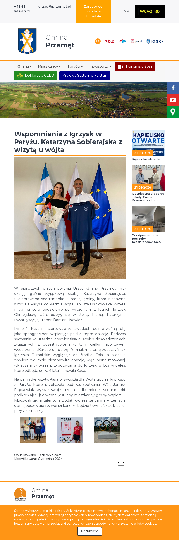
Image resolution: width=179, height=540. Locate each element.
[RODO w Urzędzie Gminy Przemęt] (154, 41)
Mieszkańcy (48, 66)
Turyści (73, 66)
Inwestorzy (99, 66)
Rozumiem (89, 531)
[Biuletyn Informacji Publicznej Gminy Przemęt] (110, 41)
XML (127, 11)
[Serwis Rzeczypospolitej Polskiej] (136, 41)
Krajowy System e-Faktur (85, 75)
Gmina (23, 66)
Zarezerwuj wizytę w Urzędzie (93, 11)
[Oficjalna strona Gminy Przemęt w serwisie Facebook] (173, 88)
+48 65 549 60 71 (22, 9)
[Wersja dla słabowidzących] (150, 11)
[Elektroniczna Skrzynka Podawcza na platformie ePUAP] (122, 41)
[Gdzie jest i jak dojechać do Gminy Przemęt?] (173, 112)
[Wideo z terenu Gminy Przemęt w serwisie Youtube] (173, 100)
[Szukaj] (98, 41)
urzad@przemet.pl (54, 6)
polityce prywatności (87, 519)
